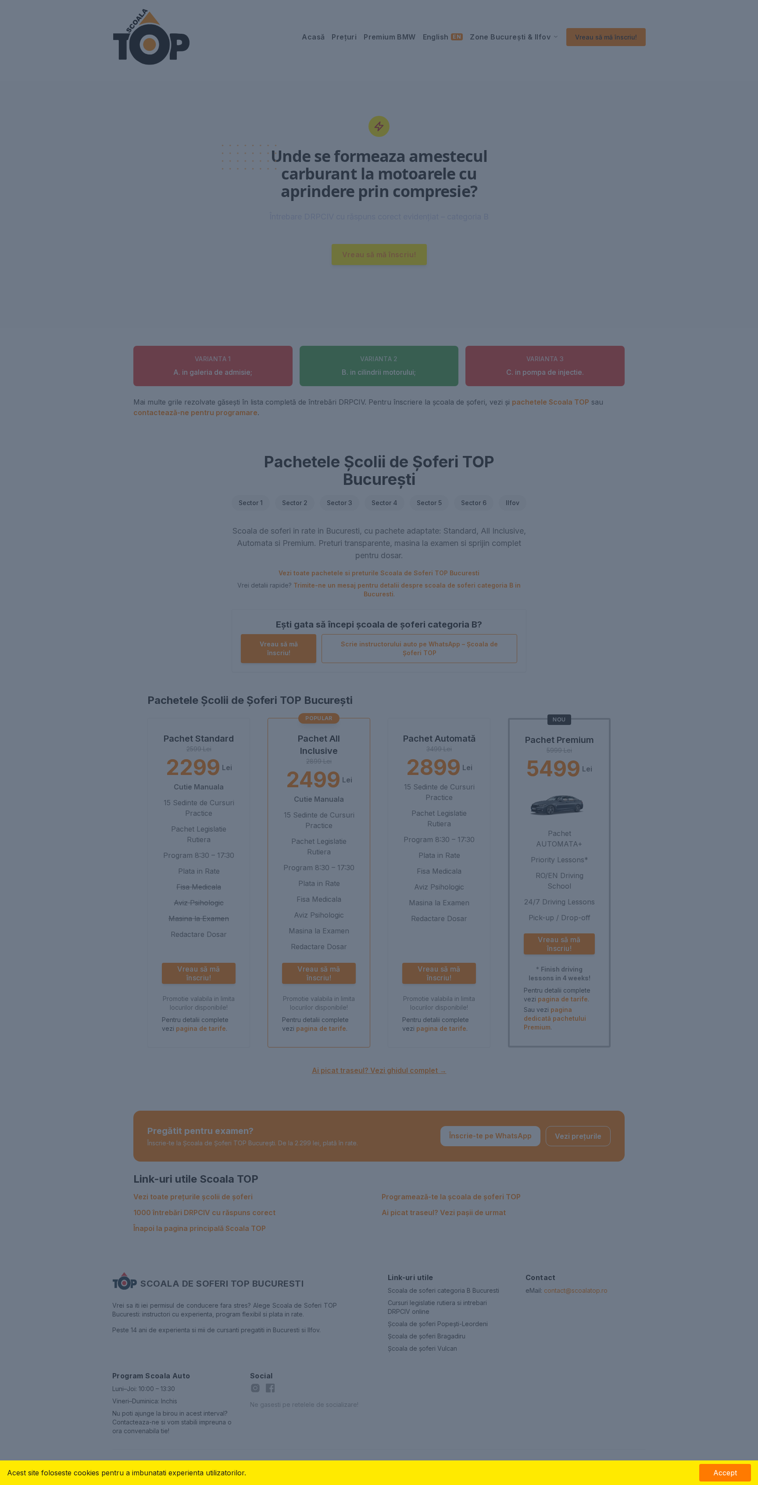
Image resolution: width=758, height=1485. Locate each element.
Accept (725, 1472)
